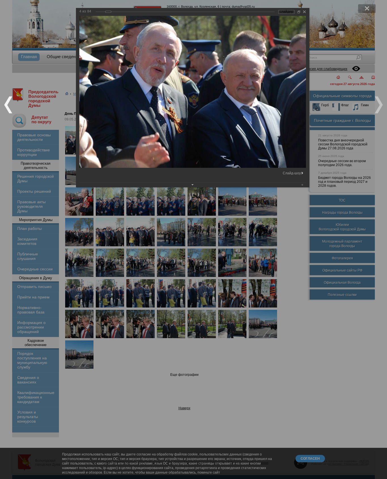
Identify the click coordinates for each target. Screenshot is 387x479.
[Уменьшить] (299, 11)
